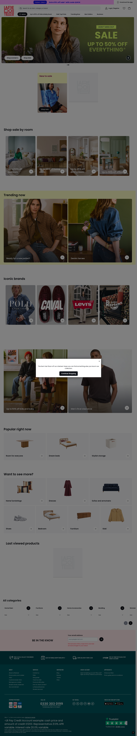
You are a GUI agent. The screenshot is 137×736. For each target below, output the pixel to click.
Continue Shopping (68, 373)
